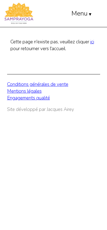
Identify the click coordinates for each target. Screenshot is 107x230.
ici (92, 42)
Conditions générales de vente (37, 84)
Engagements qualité (28, 98)
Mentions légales (24, 91)
